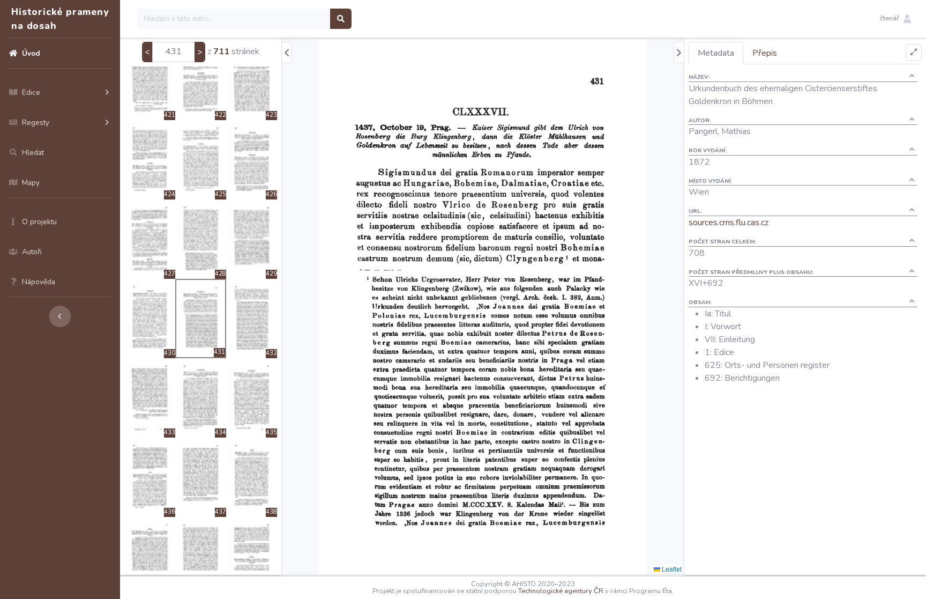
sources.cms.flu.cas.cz (728, 222)
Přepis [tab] (764, 53)
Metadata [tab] (716, 53)
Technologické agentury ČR (560, 591)
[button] (895, 19)
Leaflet (671, 568)
